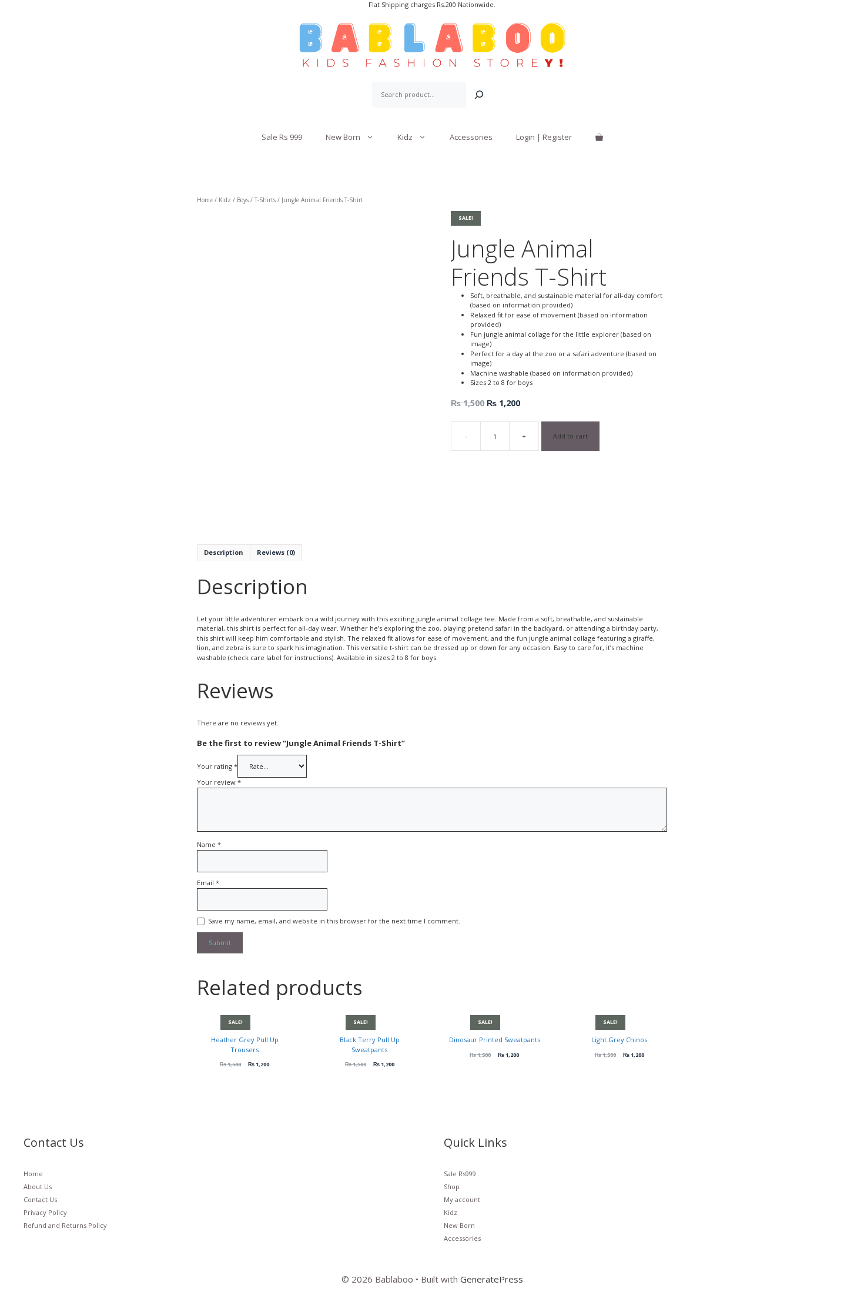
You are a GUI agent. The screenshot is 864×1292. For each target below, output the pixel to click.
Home (205, 200)
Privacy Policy (45, 1212)
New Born (343, 137)
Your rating (217, 766)
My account (462, 1199)
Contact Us (40, 1199)
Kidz (405, 137)
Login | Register (544, 137)
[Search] (479, 95)
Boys (243, 200)
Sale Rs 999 (282, 137)
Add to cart (570, 435)
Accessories (471, 137)
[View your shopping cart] (599, 137)
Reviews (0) (276, 552)
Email (208, 882)
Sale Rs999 (460, 1173)
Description (223, 552)
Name (209, 844)
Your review (219, 782)
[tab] (223, 552)
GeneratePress (491, 1279)
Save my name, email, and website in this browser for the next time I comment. (334, 920)
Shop (452, 1186)
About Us (38, 1186)
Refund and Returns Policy (65, 1225)
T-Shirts (265, 200)
